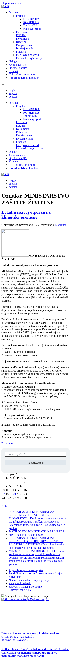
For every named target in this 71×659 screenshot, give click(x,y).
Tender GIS (30, 25)
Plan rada (21, 32)
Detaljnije (7, 443)
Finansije (21, 51)
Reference (22, 41)
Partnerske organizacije (29, 58)
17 (3, 493)
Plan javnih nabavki (27, 54)
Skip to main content (13, 3)
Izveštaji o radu (24, 48)
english (13, 93)
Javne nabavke (17, 64)
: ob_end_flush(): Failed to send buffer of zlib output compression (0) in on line (35, 652)
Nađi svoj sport (32, 28)
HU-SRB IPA (31, 18)
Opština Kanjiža (18, 67)
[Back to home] (5, 6)
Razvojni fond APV (20, 589)
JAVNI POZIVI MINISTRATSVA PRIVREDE (36, 531)
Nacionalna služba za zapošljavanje (29, 580)
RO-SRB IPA (31, 22)
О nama (13, 12)
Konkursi (60, 224)
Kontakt (13, 71)
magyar (13, 90)
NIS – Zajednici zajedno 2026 (26, 534)
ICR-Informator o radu (22, 74)
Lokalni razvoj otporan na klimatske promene (26, 214)
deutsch (13, 96)
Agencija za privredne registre (26, 570)
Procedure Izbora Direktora (24, 77)
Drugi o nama (24, 45)
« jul (4, 505)
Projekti (20, 15)
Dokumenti (22, 38)
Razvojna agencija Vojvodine (25, 586)
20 (14, 493)
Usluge (13, 61)
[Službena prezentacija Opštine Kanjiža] (25, 599)
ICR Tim (21, 35)
